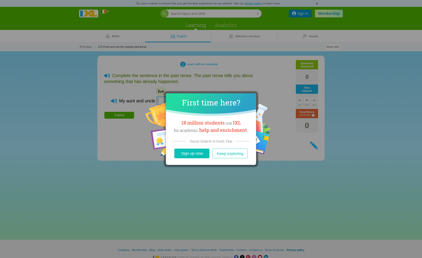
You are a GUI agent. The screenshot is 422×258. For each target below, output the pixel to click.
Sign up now (192, 153)
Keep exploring (230, 153)
